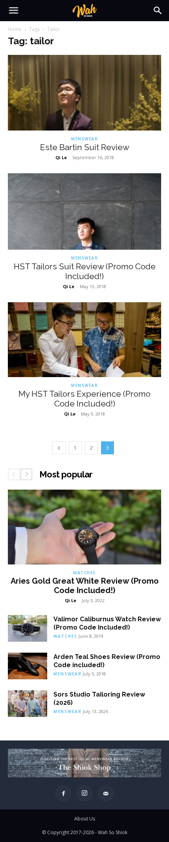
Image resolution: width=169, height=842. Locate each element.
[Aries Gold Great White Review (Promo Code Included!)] (84, 527)
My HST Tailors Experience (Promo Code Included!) (84, 398)
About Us (84, 818)
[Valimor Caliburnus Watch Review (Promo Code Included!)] (27, 628)
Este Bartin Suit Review (84, 147)
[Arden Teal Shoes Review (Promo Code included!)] (27, 666)
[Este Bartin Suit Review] (84, 93)
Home (15, 29)
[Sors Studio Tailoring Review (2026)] (27, 703)
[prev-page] (59, 447)
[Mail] (106, 793)
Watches (84, 572)
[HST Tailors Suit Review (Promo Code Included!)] (84, 211)
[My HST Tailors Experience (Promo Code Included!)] (84, 339)
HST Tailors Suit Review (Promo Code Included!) (85, 271)
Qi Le (61, 157)
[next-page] (26, 474)
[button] (13, 10)
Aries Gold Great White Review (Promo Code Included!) (85, 585)
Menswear (84, 139)
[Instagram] (84, 793)
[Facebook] (63, 793)
